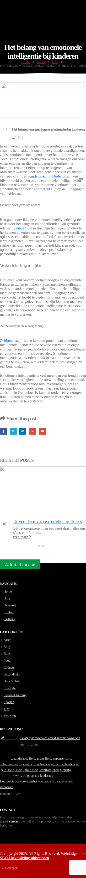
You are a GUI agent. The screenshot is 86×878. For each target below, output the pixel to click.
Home (8, 591)
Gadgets (9, 667)
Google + (32, 431)
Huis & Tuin (12, 681)
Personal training (15, 695)
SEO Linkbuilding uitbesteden (24, 858)
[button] (39, 546)
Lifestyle (10, 688)
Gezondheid (12, 674)
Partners (9, 619)
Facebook (3, 431)
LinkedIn (22, 431)
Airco (7, 640)
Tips (20, 137)
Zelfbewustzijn (11, 341)
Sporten (9, 702)
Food (7, 660)
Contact (9, 612)
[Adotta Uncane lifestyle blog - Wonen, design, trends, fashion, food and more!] (43, 18)
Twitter (13, 431)
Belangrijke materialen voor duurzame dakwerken (50, 738)
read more (21, 537)
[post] (8, 741)
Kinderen (19, 228)
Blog (7, 598)
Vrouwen (10, 716)
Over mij (10, 605)
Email (42, 431)
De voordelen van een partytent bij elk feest (47, 521)
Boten (7, 653)
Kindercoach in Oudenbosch (49, 176)
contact (14, 821)
